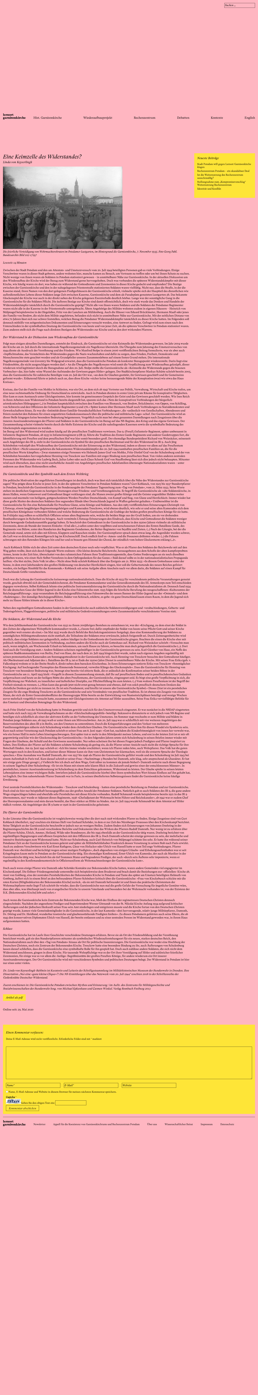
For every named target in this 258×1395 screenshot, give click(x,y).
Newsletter (39, 1124)
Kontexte (217, 117)
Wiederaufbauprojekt (97, 117)
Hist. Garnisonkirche (47, 117)
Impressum (207, 1124)
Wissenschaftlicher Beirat (179, 1124)
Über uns (152, 1124)
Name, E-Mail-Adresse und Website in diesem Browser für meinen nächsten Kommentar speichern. (62, 1091)
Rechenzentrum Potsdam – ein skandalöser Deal (223, 171)
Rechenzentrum (144, 117)
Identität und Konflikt (209, 188)
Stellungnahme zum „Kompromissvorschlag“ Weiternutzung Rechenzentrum (221, 183)
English (250, 117)
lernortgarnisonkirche (14, 116)
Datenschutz (227, 1124)
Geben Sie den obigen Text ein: (38, 1102)
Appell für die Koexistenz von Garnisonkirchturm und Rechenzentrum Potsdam (96, 1124)
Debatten (183, 117)
